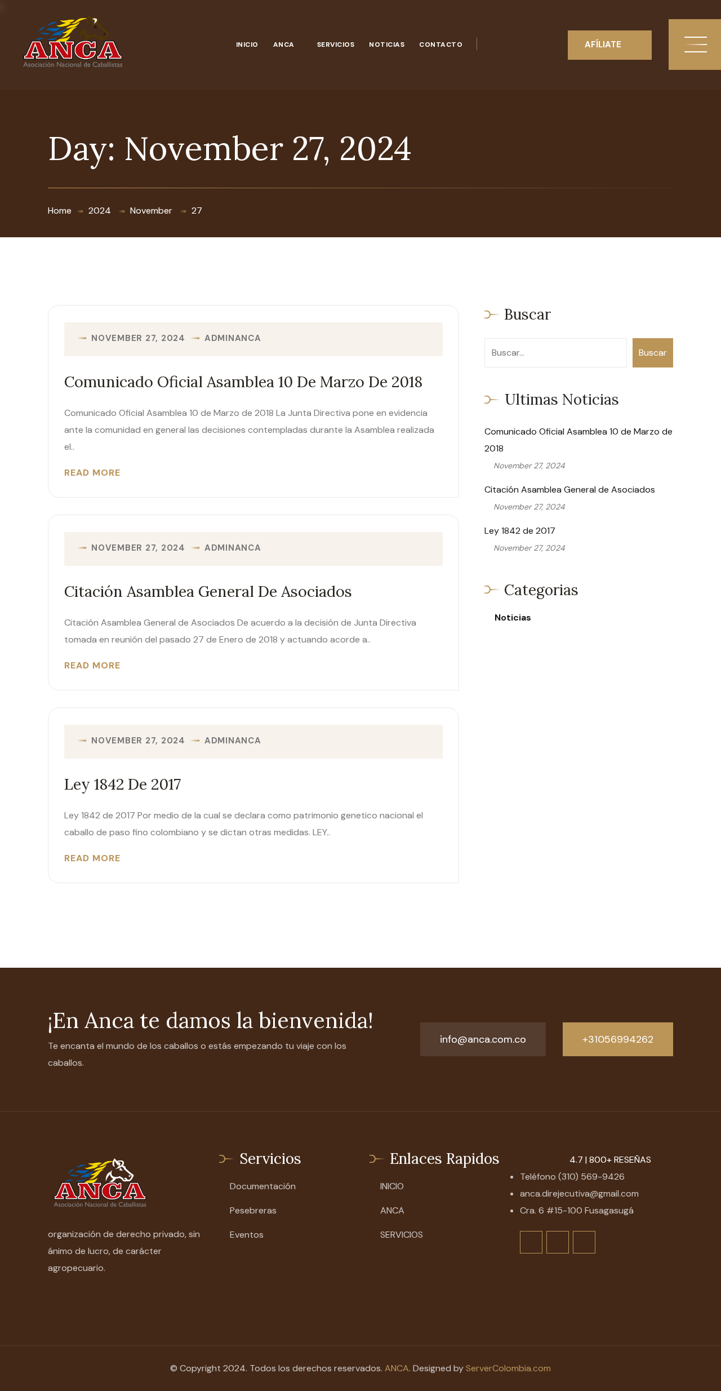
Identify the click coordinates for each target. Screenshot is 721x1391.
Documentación (263, 1186)
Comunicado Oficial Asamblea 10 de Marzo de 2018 (243, 381)
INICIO (247, 44)
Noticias (386, 44)
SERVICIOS (401, 1235)
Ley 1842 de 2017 (122, 784)
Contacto (440, 44)
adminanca (232, 338)
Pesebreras (253, 1210)
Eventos (247, 1235)
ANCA (284, 44)
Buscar (653, 352)
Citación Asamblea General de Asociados (208, 591)
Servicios (336, 44)
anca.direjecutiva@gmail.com (579, 1193)
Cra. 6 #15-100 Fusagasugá (577, 1210)
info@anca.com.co (483, 1039)
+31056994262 (617, 1039)
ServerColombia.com (508, 1368)
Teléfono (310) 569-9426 (572, 1176)
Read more (92, 472)
